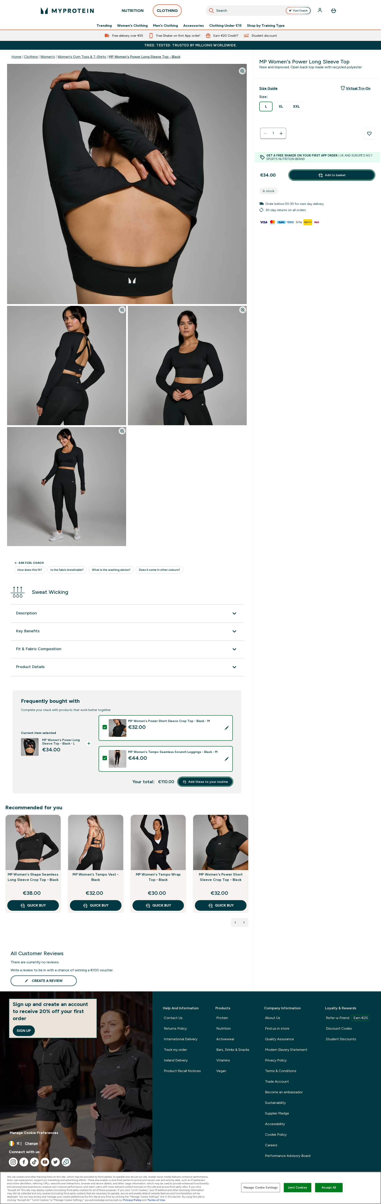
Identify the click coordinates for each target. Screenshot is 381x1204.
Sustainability (275, 1103)
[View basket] (333, 10)
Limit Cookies (297, 1187)
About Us (272, 1018)
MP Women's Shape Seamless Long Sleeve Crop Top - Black (33, 877)
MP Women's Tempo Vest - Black (96, 877)
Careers (271, 1145)
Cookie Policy (276, 1134)
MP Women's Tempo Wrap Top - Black (158, 877)
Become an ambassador (284, 1092)
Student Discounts (341, 1039)
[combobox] (259, 10)
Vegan (221, 1071)
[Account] (320, 11)
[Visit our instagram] (13, 1162)
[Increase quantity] (281, 133)
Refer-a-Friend (347, 1018)
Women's (47, 57)
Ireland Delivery (176, 1060)
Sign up (24, 1031)
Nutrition (223, 1028)
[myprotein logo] (67, 10)
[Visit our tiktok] (34, 1162)
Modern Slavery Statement (286, 1050)
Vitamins (223, 1060)
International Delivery (180, 1039)
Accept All (329, 1187)
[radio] (266, 106)
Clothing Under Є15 (225, 25)
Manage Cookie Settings (261, 1187)
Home (16, 57)
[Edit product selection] (226, 728)
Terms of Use (156, 1200)
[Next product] (244, 922)
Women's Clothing (132, 25)
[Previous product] (235, 922)
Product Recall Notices (182, 1071)
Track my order (175, 1050)
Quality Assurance (279, 1039)
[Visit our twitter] (55, 1162)
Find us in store (277, 1028)
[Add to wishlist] (369, 133)
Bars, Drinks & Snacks (232, 1050)
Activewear (225, 1039)
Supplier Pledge (277, 1113)
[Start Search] (211, 10)
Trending (104, 25)
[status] (273, 133)
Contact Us (173, 1018)
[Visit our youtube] (45, 1162)
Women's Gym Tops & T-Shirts (82, 57)
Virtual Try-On (358, 88)
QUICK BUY (36, 905)
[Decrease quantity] (265, 133)
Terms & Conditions (280, 1071)
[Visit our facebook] (23, 1162)
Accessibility (275, 1124)
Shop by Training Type (266, 25)
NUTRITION (133, 10)
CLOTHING (167, 10)
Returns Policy (175, 1028)
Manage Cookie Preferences (34, 1133)
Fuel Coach (300, 10)
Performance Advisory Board (287, 1156)
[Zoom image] (242, 70)
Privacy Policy (276, 1060)
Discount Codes (339, 1028)
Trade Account (277, 1081)
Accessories (193, 25)
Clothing (31, 57)
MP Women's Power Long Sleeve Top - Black (144, 57)
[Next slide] (247, 873)
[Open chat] (66, 1162)
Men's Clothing (165, 25)
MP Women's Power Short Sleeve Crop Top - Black (221, 877)
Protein (222, 1018)
